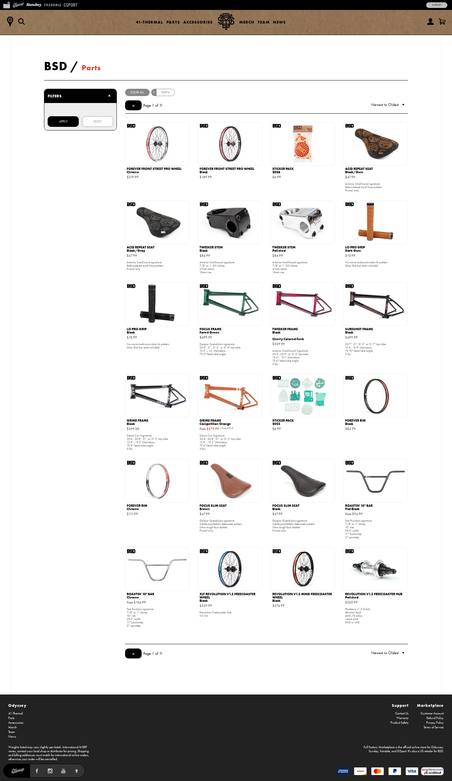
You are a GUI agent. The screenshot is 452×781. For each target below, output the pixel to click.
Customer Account (432, 713)
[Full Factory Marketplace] (6, 4)
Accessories (198, 22)
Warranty (402, 718)
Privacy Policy (435, 723)
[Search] (21, 21)
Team (264, 22)
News (279, 22)
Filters (79, 96)
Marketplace (430, 705)
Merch (246, 22)
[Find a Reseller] (10, 21)
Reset (98, 122)
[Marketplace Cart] (442, 21)
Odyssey (17, 705)
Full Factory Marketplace (379, 747)
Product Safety (399, 723)
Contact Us (402, 713)
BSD (56, 66)
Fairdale (385, 751)
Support (436, 5)
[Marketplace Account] (430, 21)
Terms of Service (434, 727)
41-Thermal (149, 22)
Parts (173, 22)
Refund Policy (435, 718)
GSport (401, 751)
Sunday (374, 751)
